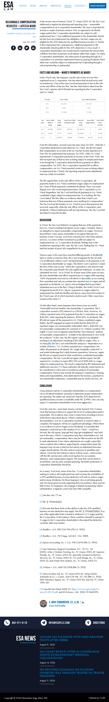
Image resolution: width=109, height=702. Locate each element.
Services (56, 5)
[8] (41, 567)
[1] (56, 36)
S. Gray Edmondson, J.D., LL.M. (64, 602)
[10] (60, 366)
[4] (41, 529)
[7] (59, 298)
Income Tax (29, 33)
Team (33, 5)
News (67, 5)
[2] (96, 41)
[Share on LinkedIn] (20, 48)
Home (23, 5)
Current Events (15, 33)
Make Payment (97, 6)
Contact (80, 5)
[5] (98, 263)
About (43, 5)
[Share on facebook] (13, 48)
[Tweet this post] (26, 48)
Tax (34, 37)
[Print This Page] (33, 48)
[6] (41, 542)
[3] (86, 47)
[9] (41, 573)
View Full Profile (57, 605)
